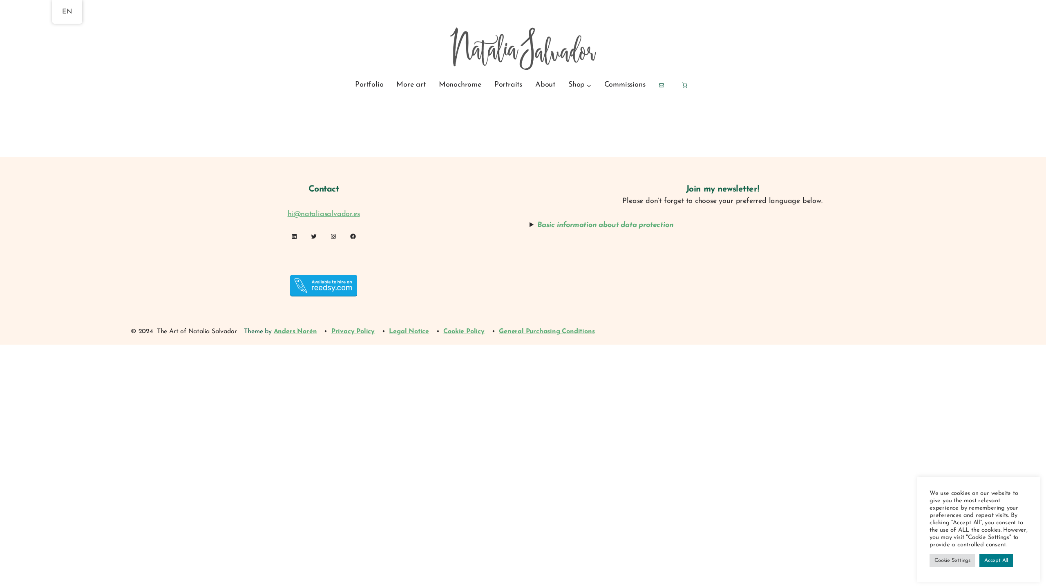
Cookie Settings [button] (952, 560)
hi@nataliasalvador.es (324, 214)
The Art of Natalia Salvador (197, 331)
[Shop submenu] (589, 85)
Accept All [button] (996, 560)
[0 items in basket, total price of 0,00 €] (684, 85)
